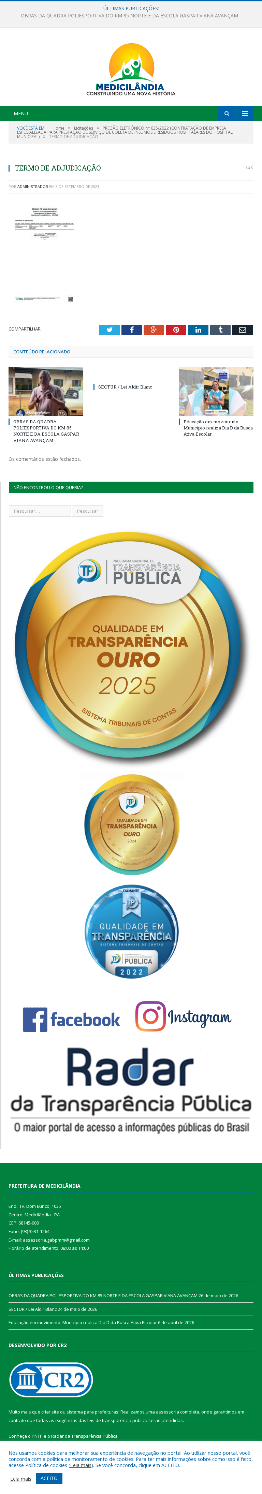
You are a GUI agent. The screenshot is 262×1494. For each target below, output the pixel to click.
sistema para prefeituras (92, 1412)
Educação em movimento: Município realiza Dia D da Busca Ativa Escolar (218, 428)
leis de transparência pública (117, 1420)
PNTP (37, 1436)
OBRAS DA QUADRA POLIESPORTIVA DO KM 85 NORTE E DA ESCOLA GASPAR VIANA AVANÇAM (46, 431)
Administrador (32, 186)
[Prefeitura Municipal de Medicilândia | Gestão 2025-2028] (131, 67)
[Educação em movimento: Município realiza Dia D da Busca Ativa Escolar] (216, 391)
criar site (50, 1412)
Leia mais (80, 1465)
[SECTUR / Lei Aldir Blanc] (130, 374)
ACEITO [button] (49, 1478)
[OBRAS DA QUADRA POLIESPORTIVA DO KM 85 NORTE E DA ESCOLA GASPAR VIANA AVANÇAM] (46, 391)
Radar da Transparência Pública (84, 1436)
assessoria (167, 1412)
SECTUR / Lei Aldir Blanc (129, 16)
